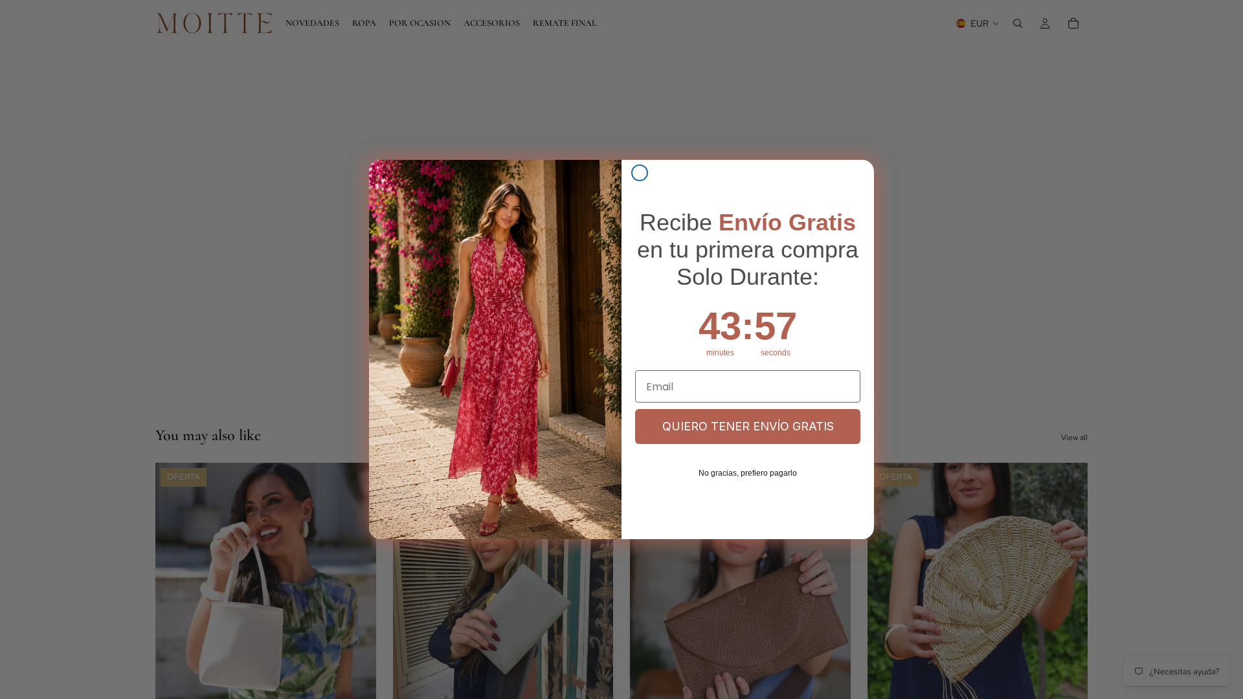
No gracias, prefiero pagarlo (748, 473)
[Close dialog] (639, 173)
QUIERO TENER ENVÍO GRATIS (748, 426)
